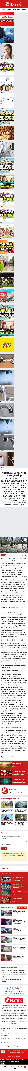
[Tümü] (26, 868)
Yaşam (24, 9)
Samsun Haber (5, 558)
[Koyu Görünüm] (24, 4)
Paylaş (4, 555)
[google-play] (17, 1046)
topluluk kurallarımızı (14, 853)
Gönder (4, 848)
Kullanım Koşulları (8, 993)
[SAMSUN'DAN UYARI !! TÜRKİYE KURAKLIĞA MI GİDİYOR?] (7, 817)
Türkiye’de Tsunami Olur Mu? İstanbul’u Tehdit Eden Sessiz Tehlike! (21, 810)
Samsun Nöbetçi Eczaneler (5, 1029)
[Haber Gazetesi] (13, 4)
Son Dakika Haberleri (21, 1038)
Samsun (9, 9)
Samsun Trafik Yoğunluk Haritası (5, 1034)
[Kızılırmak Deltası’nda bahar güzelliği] (14, 545)
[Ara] (26, 4)
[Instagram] (18, 793)
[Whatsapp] (20, 988)
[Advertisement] (14, 522)
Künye (3, 991)
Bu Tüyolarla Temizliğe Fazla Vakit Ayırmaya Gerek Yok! (7, 810)
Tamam (2, 1063)
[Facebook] (13, 793)
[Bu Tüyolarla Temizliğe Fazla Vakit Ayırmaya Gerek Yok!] (7, 804)
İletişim (6, 991)
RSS (4, 1051)
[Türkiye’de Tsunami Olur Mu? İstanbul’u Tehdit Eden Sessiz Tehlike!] (21, 804)
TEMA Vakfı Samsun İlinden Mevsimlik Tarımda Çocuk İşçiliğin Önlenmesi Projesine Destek (20, 825)
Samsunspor (16, 9)
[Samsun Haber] (4, 790)
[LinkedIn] (15, 988)
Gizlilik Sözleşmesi (21, 991)
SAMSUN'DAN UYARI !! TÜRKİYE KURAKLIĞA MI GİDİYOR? (7, 823)
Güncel (3, 9)
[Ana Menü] (1, 4)
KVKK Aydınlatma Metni (18, 993)
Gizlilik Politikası (13, 991)
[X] (10, 988)
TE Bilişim (17, 1056)
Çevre (14, 470)
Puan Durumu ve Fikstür (21, 1033)
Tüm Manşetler (6, 1038)
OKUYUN (21, 1061)
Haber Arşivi (5, 1042)
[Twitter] (16, 793)
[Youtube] (21, 793)
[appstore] (9, 1046)
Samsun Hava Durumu (22, 1028)
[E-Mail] (10, 793)
